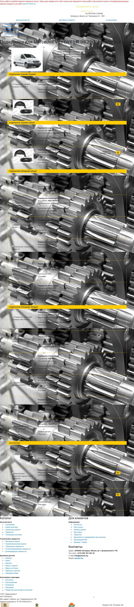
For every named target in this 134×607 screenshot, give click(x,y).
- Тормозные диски (12, 530)
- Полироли (9, 585)
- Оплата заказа (79, 530)
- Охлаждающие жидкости (15, 551)
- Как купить (78, 527)
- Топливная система (13, 535)
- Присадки (9, 587)
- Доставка (77, 532)
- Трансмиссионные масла (15, 544)
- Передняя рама (11, 573)
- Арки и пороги (11, 566)
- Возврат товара (80, 542)
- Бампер (8, 558)
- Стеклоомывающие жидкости (17, 549)
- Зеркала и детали (12, 571)
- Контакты (77, 525)
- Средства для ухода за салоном (18, 590)
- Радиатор (8, 532)
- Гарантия (77, 535)
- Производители (80, 540)
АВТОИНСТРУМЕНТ (67, 20)
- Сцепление (9, 525)
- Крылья (8, 563)
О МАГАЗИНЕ (111, 20)
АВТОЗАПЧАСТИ (23, 20)
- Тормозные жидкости (14, 546)
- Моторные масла (12, 541)
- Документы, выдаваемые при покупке (89, 537)
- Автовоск (8, 580)
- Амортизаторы (11, 527)
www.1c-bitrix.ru (29, 4)
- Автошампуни (10, 582)
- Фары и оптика (11, 568)
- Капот (7, 561)
